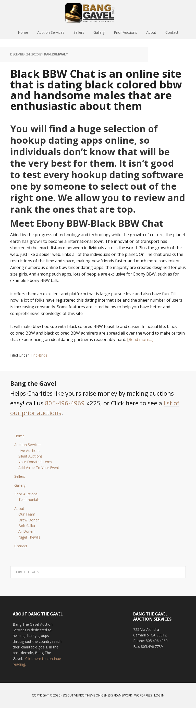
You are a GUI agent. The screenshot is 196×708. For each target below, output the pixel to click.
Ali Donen (26, 531)
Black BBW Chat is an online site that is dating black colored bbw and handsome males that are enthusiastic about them (96, 89)
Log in (159, 695)
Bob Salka (26, 525)
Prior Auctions (26, 494)
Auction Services (27, 444)
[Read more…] (140, 339)
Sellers (19, 476)
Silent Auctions (30, 456)
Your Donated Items (35, 461)
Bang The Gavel (98, 13)
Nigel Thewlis (29, 537)
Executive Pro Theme (79, 695)
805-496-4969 (65, 403)
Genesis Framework (116, 695)
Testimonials (29, 499)
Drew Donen (29, 520)
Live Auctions (29, 450)
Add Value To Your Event (38, 467)
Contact (20, 545)
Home (19, 435)
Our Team (26, 514)
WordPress (143, 695)
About (19, 508)
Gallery (20, 485)
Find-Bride (39, 355)
